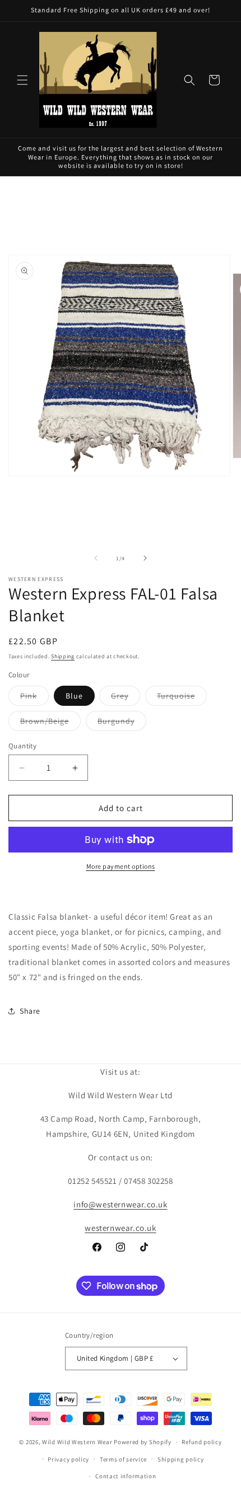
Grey (125, 698)
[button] (22, 80)
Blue (74, 696)
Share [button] (30, 1011)
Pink (34, 698)
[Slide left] (96, 558)
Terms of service (123, 1459)
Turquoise (182, 698)
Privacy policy (68, 1459)
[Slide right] (145, 558)
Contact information (125, 1476)
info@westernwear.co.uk (120, 1204)
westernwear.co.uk (120, 1227)
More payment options (120, 866)
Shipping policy (180, 1459)
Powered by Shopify (143, 1442)
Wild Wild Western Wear (77, 1442)
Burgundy (122, 723)
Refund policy (201, 1442)
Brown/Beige (50, 723)
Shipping (63, 656)
